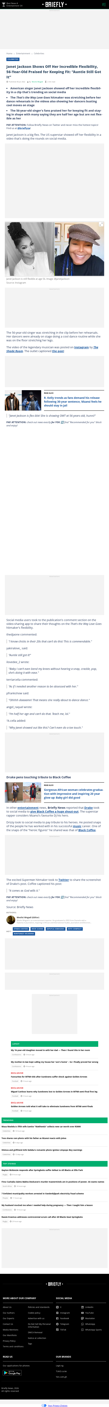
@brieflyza (23, 128)
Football (15, 1081)
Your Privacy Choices (57, 1405)
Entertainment (23, 53)
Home (9, 53)
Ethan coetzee (21, 929)
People (5, 1198)
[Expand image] (101, 224)
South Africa (7, 1186)
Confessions (16, 1055)
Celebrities (39, 53)
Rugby (5, 1175)
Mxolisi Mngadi (37, 82)
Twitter (63, 880)
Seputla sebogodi (55, 929)
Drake (88, 808)
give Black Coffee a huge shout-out (54, 811)
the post (58, 351)
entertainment (28, 808)
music (77, 826)
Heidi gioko (37, 929)
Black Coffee (87, 830)
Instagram (81, 347)
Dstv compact (75, 929)
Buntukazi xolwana (24, 934)
